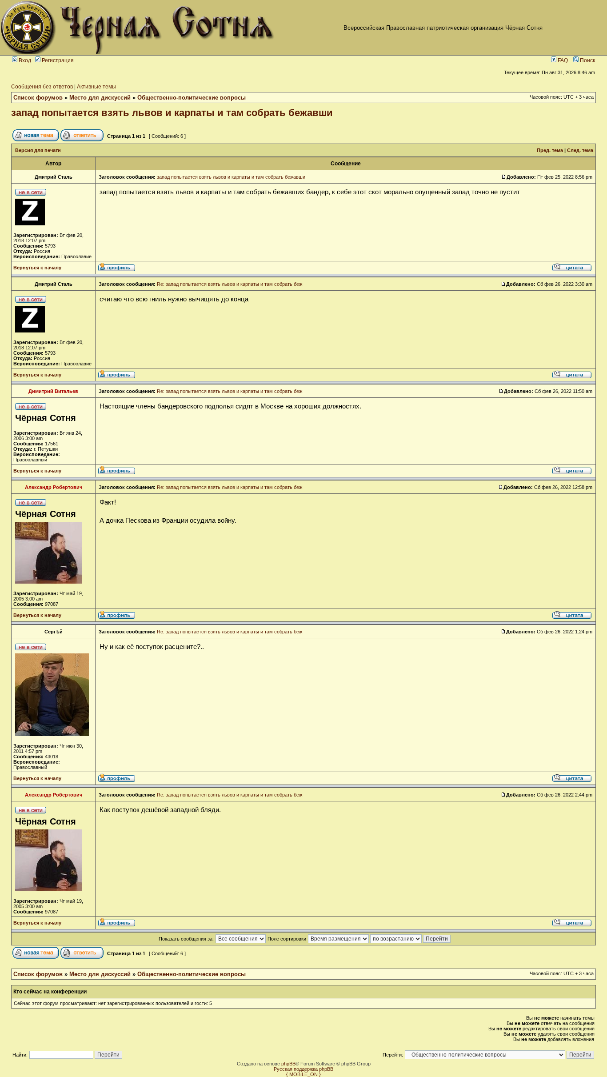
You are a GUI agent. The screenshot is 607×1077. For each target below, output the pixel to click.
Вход (24, 60)
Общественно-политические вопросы (191, 97)
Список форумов (38, 97)
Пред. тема (550, 150)
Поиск (587, 60)
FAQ (562, 60)
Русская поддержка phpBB (303, 1069)
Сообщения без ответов (42, 87)
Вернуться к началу (37, 267)
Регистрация (57, 60)
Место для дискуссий (100, 97)
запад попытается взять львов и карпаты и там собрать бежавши (172, 112)
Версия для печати (38, 150)
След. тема (580, 150)
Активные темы (96, 87)
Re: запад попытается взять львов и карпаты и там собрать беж (229, 284)
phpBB (288, 1063)
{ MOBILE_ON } (303, 1074)
